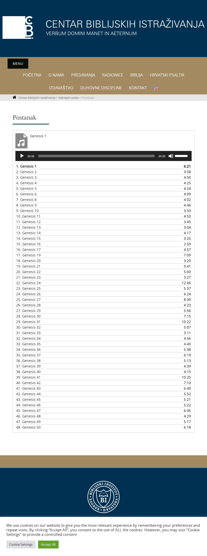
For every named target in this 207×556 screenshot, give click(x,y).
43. (28, 399)
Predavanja (83, 75)
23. (28, 288)
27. (28, 310)
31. (28, 332)
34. (28, 349)
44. (28, 405)
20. (28, 271)
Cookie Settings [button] (21, 544)
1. (26, 166)
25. (28, 299)
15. (28, 244)
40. (28, 382)
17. (28, 255)
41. (28, 388)
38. (28, 371)
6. (26, 194)
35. (28, 355)
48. (28, 427)
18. (28, 260)
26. (28, 305)
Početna (32, 75)
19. (28, 266)
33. (28, 343)
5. (26, 188)
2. (26, 171)
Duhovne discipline (101, 88)
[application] (103, 156)
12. (28, 227)
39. (28, 377)
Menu (18, 63)
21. (28, 277)
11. (28, 221)
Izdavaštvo (61, 88)
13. (28, 232)
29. (28, 321)
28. (28, 316)
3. (26, 177)
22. (28, 282)
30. (28, 327)
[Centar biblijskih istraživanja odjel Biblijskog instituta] (103, 27)
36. (28, 360)
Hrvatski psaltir (167, 75)
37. (28, 366)
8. (26, 205)
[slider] (182, 155)
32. (28, 338)
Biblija (136, 75)
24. (28, 294)
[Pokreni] (21, 155)
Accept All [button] (48, 544)
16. (28, 249)
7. (26, 199)
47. (28, 421)
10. (28, 216)
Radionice (112, 75)
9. (27, 210)
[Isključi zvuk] (170, 155)
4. (26, 182)
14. (28, 238)
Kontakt (138, 88)
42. (28, 393)
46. (28, 416)
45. (28, 410)
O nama (56, 75)
